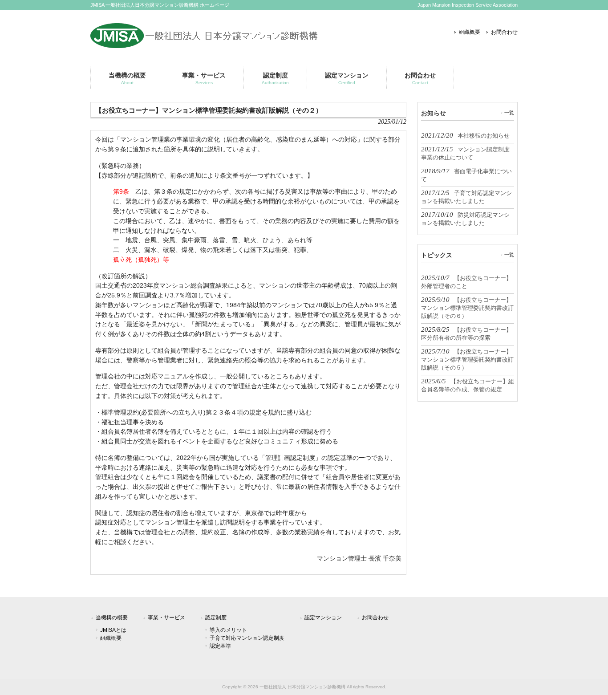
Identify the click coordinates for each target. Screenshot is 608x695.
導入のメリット (228, 630)
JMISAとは (113, 630)
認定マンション (323, 617)
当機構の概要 (112, 617)
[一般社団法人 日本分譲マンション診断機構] (204, 44)
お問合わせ (504, 32)
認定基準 (220, 646)
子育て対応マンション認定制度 (247, 638)
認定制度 (216, 617)
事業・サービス (166, 617)
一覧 (509, 112)
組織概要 (469, 32)
